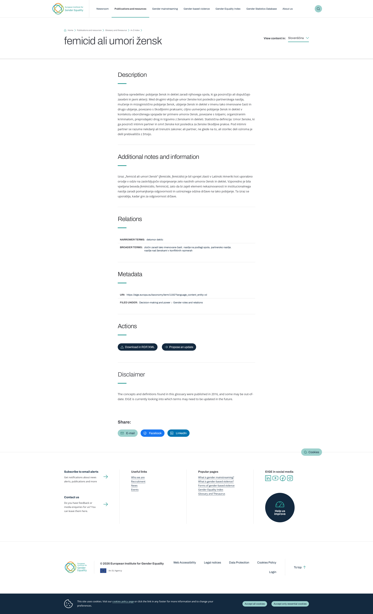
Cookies (313, 452)
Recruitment (138, 481)
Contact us (71, 497)
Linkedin (268, 478)
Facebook (283, 478)
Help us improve (280, 512)
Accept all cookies (255, 603)
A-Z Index (135, 30)
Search (318, 8)
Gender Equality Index (228, 8)
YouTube (275, 478)
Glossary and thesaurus (116, 30)
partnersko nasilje (221, 247)
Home (70, 30)
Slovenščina (296, 38)
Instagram (290, 478)
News (134, 485)
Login (272, 572)
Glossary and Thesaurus (211, 493)
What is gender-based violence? (216, 481)
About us (288, 8)
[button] (128, 433)
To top (298, 567)
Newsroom (102, 8)
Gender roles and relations (188, 302)
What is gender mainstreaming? (216, 477)
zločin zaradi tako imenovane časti (163, 247)
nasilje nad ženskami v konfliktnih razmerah (168, 250)
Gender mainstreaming (165, 8)
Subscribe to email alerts (81, 471)
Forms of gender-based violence (216, 485)
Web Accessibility (184, 562)
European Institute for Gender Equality (68, 9)
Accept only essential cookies (290, 603)
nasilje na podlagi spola (197, 247)
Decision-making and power (154, 302)
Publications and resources (130, 8)
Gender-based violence (197, 8)
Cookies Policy (266, 562)
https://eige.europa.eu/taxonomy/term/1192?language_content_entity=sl (167, 294)
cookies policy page (123, 601)
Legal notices (212, 562)
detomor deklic (155, 239)
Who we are (138, 477)
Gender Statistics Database (261, 8)
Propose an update (181, 347)
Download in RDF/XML (140, 347)
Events (135, 489)
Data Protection (239, 562)
